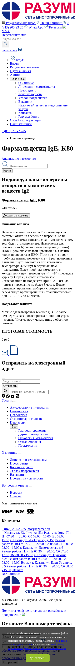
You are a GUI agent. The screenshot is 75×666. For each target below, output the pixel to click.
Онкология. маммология (35, 438)
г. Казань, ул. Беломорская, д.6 (41, 547)
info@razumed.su (38, 529)
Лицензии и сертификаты (36, 86)
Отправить (10, 385)
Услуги (7, 400)
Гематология (19, 411)
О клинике (26, 83)
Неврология (18, 415)
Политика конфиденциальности (24, 610)
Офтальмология (29, 442)
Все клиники (11, 574)
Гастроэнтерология (32, 430)
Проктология (27, 445)
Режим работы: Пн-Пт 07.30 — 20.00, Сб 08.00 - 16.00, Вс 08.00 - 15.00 (37, 536)
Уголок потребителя (32, 98)
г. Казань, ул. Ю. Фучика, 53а (22, 532)
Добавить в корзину (15, 215)
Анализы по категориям (19, 158)
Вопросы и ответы (15, 485)
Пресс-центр (27, 90)
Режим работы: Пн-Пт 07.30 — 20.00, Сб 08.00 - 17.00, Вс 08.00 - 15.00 (37, 543)
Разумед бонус (28, 116)
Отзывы (15, 496)
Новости (16, 492)
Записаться (9, 50)
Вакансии (25, 101)
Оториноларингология (26, 418)
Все (14, 426)
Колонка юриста (30, 94)
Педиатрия (17, 422)
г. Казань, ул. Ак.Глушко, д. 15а (32, 540)
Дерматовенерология (33, 434)
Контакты (25, 113)
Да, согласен (37, 658)
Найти (7, 170)
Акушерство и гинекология (29, 407)
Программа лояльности (26, 478)
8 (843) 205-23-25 (14, 131)
